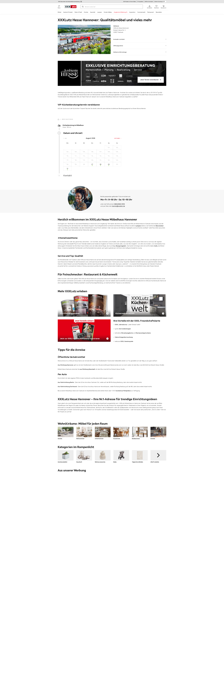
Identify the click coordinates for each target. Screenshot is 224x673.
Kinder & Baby (108, 12)
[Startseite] (58, 119)
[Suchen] (83, 7)
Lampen (99, 12)
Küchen (86, 12)
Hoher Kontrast (159, 1)
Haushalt (92, 12)
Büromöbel (159, 226)
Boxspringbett (121, 246)
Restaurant (150, 12)
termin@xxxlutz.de (118, 206)
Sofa (155, 246)
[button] (139, 38)
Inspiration (132, 12)
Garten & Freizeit (68, 12)
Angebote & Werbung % (120, 12)
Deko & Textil (78, 12)
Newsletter (159, 12)
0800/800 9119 (119, 204)
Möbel (59, 12)
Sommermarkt (141, 12)
